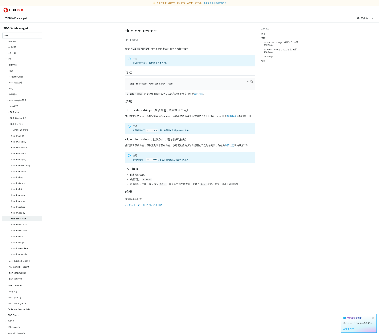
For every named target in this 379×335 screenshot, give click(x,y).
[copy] (252, 81)
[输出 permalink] (134, 192)
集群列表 (198, 93)
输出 (263, 60)
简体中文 (365, 18)
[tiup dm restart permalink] (159, 30)
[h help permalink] (140, 168)
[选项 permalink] (134, 101)
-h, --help (268, 56)
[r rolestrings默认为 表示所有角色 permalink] (190, 139)
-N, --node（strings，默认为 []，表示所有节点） (281, 43)
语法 (263, 34)
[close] (373, 318)
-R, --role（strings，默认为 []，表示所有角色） (280, 51)
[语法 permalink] (134, 72)
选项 (263, 38)
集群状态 (232, 116)
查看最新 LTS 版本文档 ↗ (214, 3)
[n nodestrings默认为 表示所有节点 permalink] (192, 110)
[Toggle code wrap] (247, 81)
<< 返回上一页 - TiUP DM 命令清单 (143, 205)
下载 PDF (134, 40)
